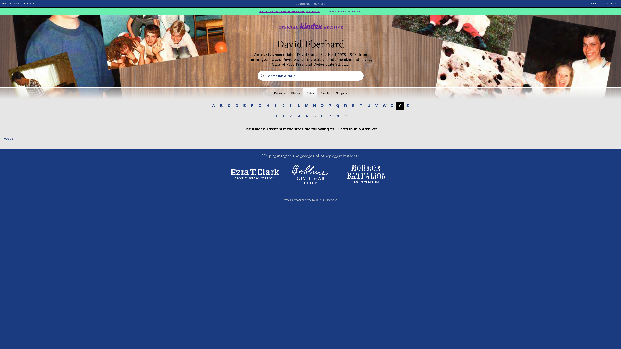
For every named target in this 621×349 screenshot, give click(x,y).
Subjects (341, 93)
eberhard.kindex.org (310, 3)
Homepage (30, 3)
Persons (279, 93)
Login (593, 3)
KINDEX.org (323, 200)
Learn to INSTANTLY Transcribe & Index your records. (289, 11)
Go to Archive (10, 3)
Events (325, 93)
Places (295, 93)
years (8, 139)
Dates (310, 93)
